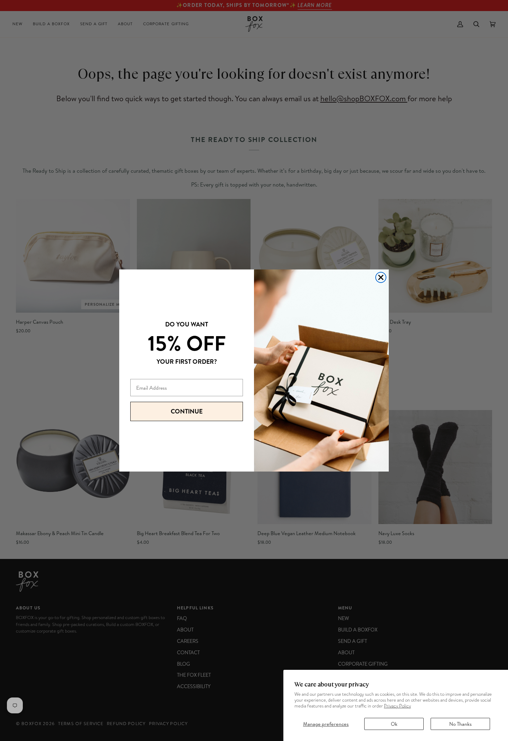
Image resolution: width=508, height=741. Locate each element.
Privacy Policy (397, 706)
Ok (394, 724)
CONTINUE (187, 411)
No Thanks (460, 724)
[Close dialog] (381, 277)
